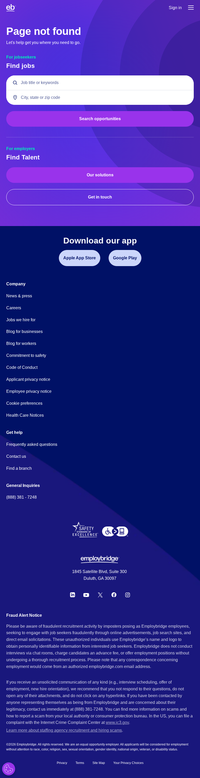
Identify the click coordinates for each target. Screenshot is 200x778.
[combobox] (100, 97)
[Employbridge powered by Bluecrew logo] (100, 559)
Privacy (62, 763)
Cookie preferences (24, 403)
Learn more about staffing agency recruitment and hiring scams (64, 730)
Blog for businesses (24, 331)
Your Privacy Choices (128, 763)
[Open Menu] (191, 7)
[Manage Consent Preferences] (8, 768)
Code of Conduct (22, 367)
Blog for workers (21, 343)
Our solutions (100, 175)
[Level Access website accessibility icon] (115, 531)
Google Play (125, 258)
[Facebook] (114, 594)
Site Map (98, 763)
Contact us (16, 456)
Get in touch (100, 197)
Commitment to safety (26, 355)
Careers (13, 308)
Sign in (175, 7)
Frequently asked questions (31, 444)
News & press (19, 296)
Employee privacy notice (29, 391)
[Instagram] (127, 594)
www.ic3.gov (117, 722)
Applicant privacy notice (28, 379)
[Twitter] (100, 594)
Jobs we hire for (20, 320)
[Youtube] (86, 594)
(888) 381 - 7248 (21, 497)
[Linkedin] (72, 594)
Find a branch (19, 468)
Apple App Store (79, 258)
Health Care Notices (25, 415)
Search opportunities (100, 119)
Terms (80, 763)
